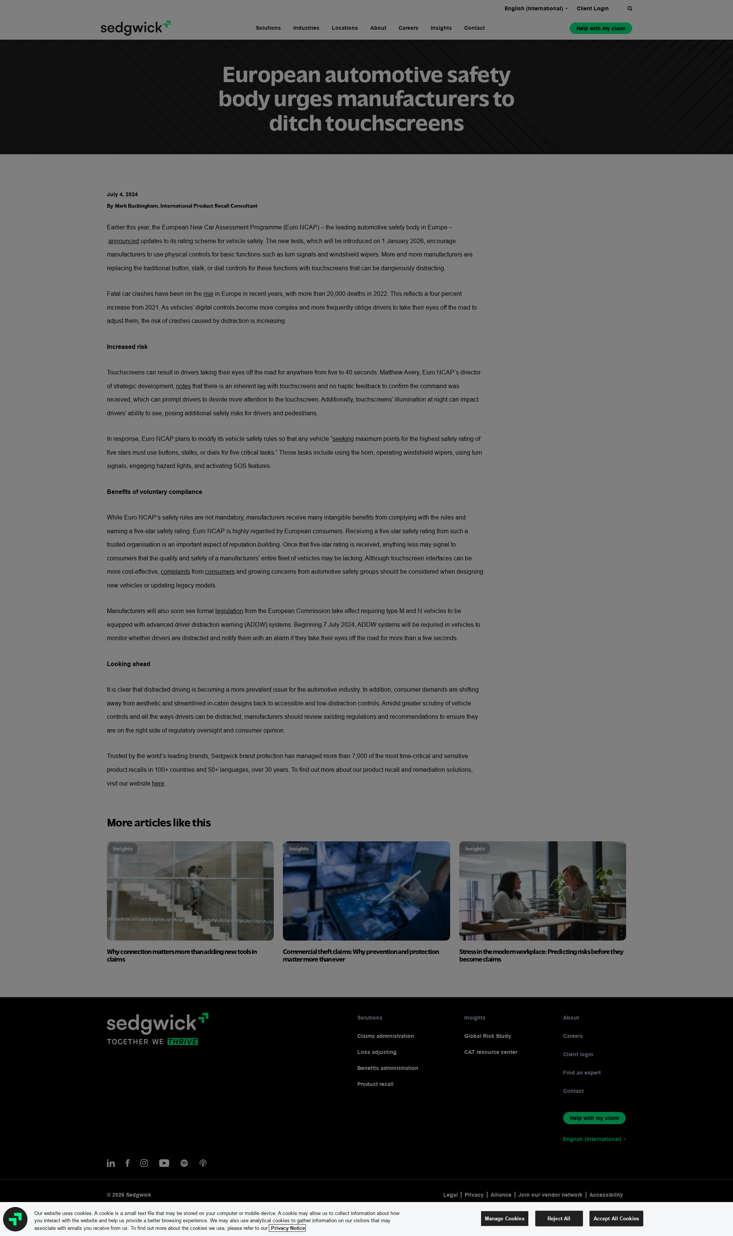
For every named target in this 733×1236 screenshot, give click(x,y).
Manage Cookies (505, 1218)
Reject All (558, 1218)
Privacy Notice (287, 1228)
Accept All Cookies (616, 1218)
